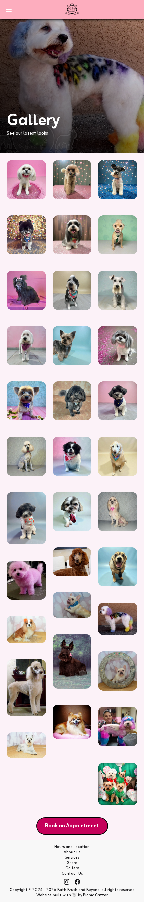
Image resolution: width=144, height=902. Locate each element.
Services (72, 857)
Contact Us (72, 873)
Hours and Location (72, 847)
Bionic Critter (95, 895)
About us (72, 852)
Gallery (72, 868)
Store (72, 863)
